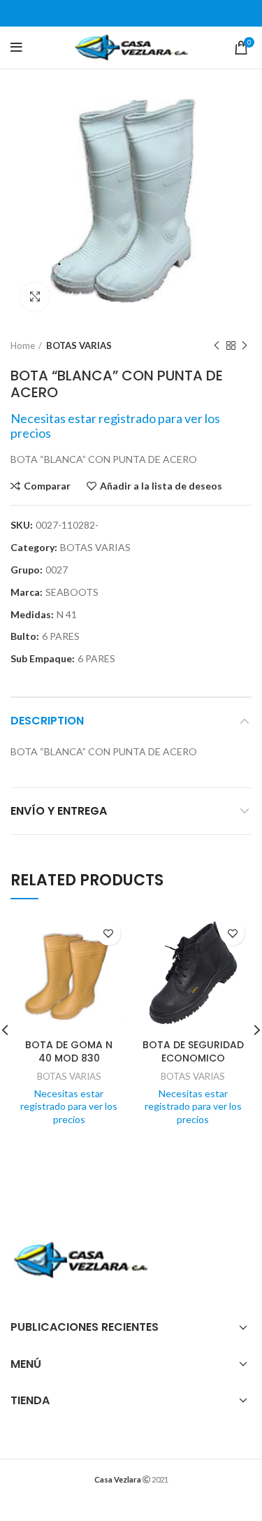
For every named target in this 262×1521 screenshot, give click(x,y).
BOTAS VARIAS (79, 345)
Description (47, 721)
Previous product (217, 345)
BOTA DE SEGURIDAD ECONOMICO (193, 1052)
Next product (245, 345)
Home (22, 345)
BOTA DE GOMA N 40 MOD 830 (68, 1052)
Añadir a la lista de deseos (161, 486)
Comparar (47, 486)
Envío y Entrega (58, 811)
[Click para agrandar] (35, 296)
